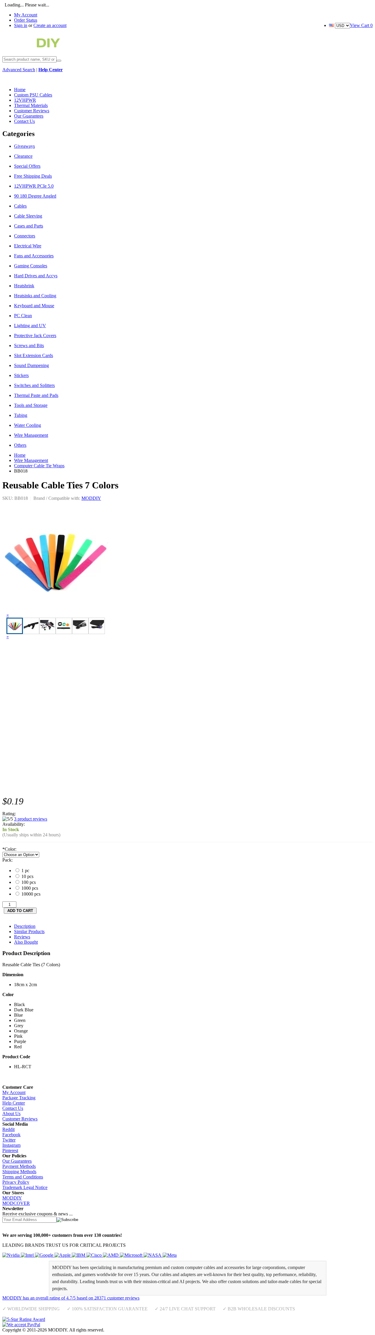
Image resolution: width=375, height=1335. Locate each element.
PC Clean (23, 315)
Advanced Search (18, 69)
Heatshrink (24, 285)
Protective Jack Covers (35, 335)
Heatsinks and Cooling (35, 295)
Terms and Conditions (22, 1176)
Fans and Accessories (34, 255)
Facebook (11, 1134)
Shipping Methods (19, 1171)
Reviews (22, 936)
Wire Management (31, 435)
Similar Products (29, 931)
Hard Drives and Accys (35, 275)
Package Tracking (18, 1097)
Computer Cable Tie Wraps (39, 465)
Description (24, 926)
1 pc (24, 870)
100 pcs (28, 882)
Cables (20, 205)
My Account (25, 14)
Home (19, 455)
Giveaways (24, 146)
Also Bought (26, 942)
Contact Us (12, 1108)
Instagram (11, 1145)
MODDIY (91, 498)
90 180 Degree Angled (35, 195)
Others (20, 445)
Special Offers (27, 166)
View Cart (361, 25)
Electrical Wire (27, 245)
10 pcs (26, 876)
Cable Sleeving (28, 215)
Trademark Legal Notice (24, 1187)
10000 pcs (30, 893)
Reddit (8, 1129)
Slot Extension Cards (33, 355)
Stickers (21, 375)
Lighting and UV (30, 325)
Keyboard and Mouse (34, 305)
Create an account (50, 25)
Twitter (9, 1139)
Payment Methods (19, 1166)
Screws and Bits (29, 345)
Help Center (13, 1102)
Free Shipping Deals (33, 176)
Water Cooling (27, 425)
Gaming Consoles (30, 265)
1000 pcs (29, 888)
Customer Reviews (20, 1118)
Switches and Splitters (34, 385)
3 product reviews (30, 818)
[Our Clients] (89, 1255)
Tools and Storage (30, 405)
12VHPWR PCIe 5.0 (34, 186)
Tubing (20, 415)
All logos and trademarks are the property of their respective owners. (168, 1329)
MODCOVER (16, 1203)
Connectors (24, 235)
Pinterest (10, 1150)
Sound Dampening (31, 365)
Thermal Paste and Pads (36, 395)
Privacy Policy (15, 1182)
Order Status (25, 20)
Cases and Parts (28, 225)
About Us (11, 1113)
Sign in (20, 25)
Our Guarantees (17, 1161)
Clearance (23, 156)
